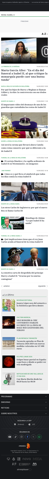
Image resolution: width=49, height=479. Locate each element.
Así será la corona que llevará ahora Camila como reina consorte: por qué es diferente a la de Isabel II (23, 147)
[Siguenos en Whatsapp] (39, 436)
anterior (7, 286)
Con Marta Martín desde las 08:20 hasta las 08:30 (29, 380)
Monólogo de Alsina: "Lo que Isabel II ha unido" (35, 220)
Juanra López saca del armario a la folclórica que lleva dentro (31, 304)
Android (20, 424)
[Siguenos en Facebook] (27, 436)
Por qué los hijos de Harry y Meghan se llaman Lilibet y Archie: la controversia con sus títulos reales (23, 92)
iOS (33, 424)
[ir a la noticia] (8, 305)
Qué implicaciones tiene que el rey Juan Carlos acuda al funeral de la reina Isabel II (22, 240)
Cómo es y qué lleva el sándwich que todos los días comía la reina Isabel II (23, 175)
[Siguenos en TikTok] (15, 436)
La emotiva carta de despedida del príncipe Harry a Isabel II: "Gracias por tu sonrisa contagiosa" (22, 275)
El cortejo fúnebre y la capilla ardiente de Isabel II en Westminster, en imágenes (23, 162)
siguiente (41, 286)
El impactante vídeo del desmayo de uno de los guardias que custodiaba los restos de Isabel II (23, 105)
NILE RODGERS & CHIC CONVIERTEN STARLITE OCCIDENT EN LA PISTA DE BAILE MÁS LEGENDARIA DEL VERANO (30, 325)
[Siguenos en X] (33, 436)
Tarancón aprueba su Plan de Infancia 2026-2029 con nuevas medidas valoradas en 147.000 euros (31, 345)
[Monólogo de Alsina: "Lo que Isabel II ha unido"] (12, 223)
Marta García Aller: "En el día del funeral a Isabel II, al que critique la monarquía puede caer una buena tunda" (24, 75)
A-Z (44, 34)
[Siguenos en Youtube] (9, 436)
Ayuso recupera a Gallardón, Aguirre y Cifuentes (15, 2)
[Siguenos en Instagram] (21, 436)
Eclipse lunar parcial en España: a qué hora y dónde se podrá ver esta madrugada (31, 362)
